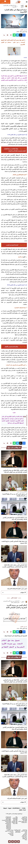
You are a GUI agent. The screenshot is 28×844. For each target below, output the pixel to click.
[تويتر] (15, 842)
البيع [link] (16, 60)
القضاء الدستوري (8, 821)
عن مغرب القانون (10, 829)
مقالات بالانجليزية (14, 822)
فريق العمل (11, 834)
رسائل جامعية (24, 835)
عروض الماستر (24, 836)
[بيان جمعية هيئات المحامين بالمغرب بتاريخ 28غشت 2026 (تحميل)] (14, 532)
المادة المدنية (8, 828)
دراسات (25, 833)
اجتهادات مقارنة (8, 819)
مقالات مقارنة (15, 820)
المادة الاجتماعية (8, 823)
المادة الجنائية (8, 826)
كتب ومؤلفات (24, 838)
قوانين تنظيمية (24, 819)
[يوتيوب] (12, 842)
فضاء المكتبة (25, 829)
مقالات (16, 816)
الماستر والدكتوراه (17, 829)
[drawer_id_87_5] (26, 2)
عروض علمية (24, 837)
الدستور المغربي (24, 818)
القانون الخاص (22, 6)
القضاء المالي (8, 822)
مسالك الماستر (17, 832)
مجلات (26, 839)
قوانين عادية (25, 820)
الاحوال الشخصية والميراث (6, 820)
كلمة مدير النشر (10, 833)
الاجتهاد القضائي (8, 816)
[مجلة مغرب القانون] (18, 2)
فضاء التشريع (24, 816)
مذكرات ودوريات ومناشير (22, 821)
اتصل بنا (12, 835)
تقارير (22, 601)
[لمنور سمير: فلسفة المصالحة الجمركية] (14, 579)
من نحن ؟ (11, 832)
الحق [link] (24, 256)
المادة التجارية (8, 825)
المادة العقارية (8, 827)
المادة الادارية (8, 824)
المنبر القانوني (8, 818)
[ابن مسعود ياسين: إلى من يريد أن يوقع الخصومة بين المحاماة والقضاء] (14, 485)
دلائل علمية (25, 834)
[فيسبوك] (18, 842)
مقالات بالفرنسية (14, 821)
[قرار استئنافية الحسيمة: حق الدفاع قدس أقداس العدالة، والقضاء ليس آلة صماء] (14, 509)
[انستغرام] (9, 842)
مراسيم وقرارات (24, 822)
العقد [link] (14, 171)
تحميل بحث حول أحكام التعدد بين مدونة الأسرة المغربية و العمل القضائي (13, 643)
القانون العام (15, 819)
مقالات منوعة (15, 823)
